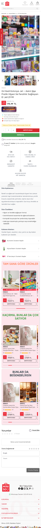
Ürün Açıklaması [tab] (11, 184)
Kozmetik (4, 13)
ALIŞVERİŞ (5, 509)
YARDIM (4, 504)
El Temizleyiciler (22, 13)
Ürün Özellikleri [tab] (30, 184)
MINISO (4, 88)
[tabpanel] (20, 211)
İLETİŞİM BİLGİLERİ (7, 518)
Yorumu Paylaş (33, 470)
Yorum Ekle (35, 430)
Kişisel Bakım (12, 13)
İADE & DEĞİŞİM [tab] (23, 184)
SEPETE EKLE (27, 130)
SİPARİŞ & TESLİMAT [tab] (17, 184)
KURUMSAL (5, 499)
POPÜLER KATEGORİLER (10, 513)
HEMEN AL (20, 135)
